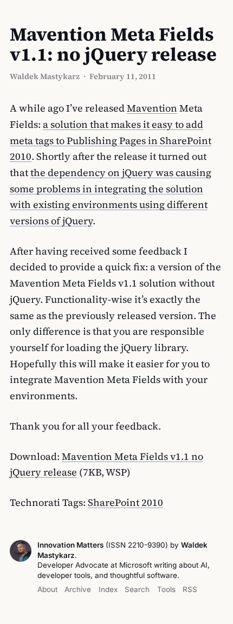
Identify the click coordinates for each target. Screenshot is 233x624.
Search (137, 589)
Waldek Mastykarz (45, 76)
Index (108, 589)
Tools (166, 589)
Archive (77, 589)
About (47, 589)
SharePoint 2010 (125, 502)
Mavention (152, 108)
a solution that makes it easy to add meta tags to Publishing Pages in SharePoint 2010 (110, 140)
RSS (190, 589)
